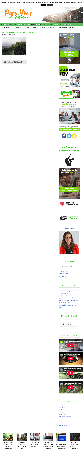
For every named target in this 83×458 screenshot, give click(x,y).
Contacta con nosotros (46, 27)
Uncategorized (62, 276)
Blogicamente (62, 407)
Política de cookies (63, 425)
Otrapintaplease (62, 414)
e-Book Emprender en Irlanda (10, 27)
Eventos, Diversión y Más (51, 24)
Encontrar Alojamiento (7, 24)
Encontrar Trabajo (20, 24)
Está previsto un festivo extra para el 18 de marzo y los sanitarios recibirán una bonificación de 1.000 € (74, 448)
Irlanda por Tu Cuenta (64, 412)
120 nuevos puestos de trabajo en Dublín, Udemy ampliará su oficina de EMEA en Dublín (69, 305)
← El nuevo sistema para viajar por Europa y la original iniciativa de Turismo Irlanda (14, 62)
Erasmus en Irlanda (63, 271)
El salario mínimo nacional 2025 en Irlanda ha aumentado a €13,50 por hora (8, 446)
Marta (4, 34)
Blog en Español (62, 405)
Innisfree (61, 411)
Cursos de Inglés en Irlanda (34, 24)
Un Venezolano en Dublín (65, 416)
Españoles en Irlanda (65, 24)
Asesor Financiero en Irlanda (66, 27)
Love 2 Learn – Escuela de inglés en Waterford (34, 444)
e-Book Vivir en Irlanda (29, 27)
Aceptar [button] (43, 5)
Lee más (50, 5)
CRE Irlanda (61, 409)
